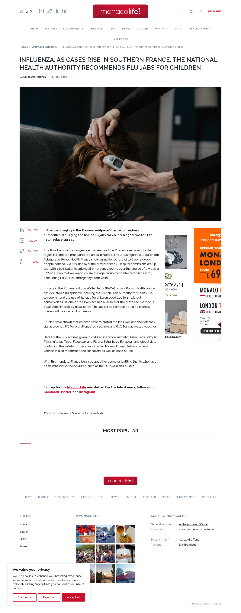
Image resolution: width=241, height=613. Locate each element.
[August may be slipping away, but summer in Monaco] (125, 534)
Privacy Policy (200, 603)
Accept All (73, 597)
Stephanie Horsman (34, 77)
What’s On (161, 28)
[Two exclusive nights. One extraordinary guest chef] (125, 553)
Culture (142, 28)
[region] (49, 584)
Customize (24, 597)
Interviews (120, 39)
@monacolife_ (88, 516)
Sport (178, 28)
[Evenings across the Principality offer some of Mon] (105, 534)
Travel (126, 28)
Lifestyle (96, 28)
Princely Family (199, 28)
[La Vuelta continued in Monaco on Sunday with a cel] (85, 553)
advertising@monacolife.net (197, 529)
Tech (112, 28)
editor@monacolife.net (193, 524)
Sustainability (73, 28)
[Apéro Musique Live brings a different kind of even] (125, 573)
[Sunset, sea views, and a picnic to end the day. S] (105, 573)
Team (23, 546)
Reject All (49, 597)
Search (24, 531)
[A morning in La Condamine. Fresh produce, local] (85, 534)
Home (23, 524)
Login (23, 538)
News (35, 28)
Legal (217, 603)
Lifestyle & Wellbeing (44, 47)
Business (51, 28)
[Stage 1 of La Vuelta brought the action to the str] (105, 553)
